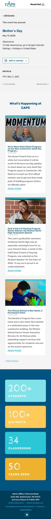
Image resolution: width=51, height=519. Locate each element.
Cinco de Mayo (9, 84)
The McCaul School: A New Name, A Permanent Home (25, 311)
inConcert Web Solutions (25, 506)
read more (14, 188)
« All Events (8, 15)
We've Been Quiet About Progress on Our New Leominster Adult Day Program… (24, 148)
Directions (15, 500)
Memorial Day (42, 84)
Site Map (40, 506)
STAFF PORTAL (26, 510)
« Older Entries (11, 361)
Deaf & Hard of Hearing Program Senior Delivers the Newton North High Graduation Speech (24, 230)
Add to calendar (16, 60)
